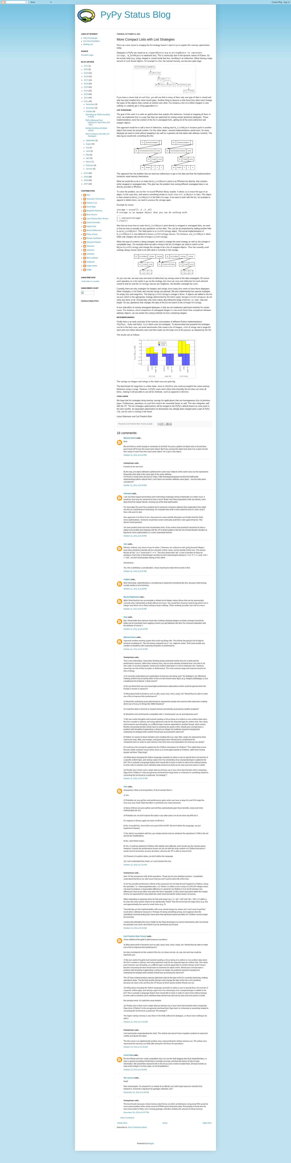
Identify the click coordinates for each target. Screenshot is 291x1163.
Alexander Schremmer (95, 199)
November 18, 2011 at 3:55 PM (136, 1092)
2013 (86, 94)
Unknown (128, 493)
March (89, 162)
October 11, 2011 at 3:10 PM (135, 455)
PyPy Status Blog (135, 15)
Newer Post (122, 1123)
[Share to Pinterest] (170, 424)
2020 (86, 69)
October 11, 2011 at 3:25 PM (135, 536)
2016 (86, 84)
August (89, 144)
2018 (86, 76)
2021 (86, 66)
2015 (86, 87)
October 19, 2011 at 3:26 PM (135, 1070)
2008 (86, 180)
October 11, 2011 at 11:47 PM (135, 778)
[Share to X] (164, 424)
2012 (86, 98)
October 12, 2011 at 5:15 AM (135, 928)
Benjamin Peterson (94, 211)
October (89, 111)
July (88, 148)
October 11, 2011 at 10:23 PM (136, 629)
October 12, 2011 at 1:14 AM (135, 865)
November (90, 108)
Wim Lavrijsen (92, 258)
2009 (86, 177)
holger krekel (91, 266)
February (90, 165)
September (90, 140)
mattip (88, 270)
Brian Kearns (91, 215)
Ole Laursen (129, 1078)
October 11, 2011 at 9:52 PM (135, 609)
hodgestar (90, 262)
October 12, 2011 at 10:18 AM (136, 1022)
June (88, 151)
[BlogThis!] (161, 424)
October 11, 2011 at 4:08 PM (135, 589)
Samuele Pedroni (93, 242)
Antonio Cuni (91, 203)
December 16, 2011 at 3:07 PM (136, 1112)
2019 (86, 73)
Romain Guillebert (93, 238)
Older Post (207, 1123)
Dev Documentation (91, 41)
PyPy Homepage (90, 38)
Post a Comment (127, 1118)
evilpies (127, 579)
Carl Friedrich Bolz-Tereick (135, 936)
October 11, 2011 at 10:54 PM (136, 649)
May (88, 155)
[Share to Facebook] (167, 424)
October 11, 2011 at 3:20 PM (135, 485)
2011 (86, 101)
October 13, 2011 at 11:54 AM (136, 1047)
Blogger (150, 1143)
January (89, 169)
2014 (86, 91)
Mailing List (88, 44)
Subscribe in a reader (90, 281)
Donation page (87, 55)
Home (164, 1123)
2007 (86, 184)
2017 (86, 80)
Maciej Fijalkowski (131, 597)
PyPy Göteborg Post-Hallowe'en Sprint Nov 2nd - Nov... (98, 122)
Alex (125, 544)
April (88, 158)
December (90, 104)
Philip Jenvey (91, 234)
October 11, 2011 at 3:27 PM (135, 571)
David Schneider (93, 222)
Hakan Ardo (91, 226)
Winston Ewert (130, 438)
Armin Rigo (128, 1055)
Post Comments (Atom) (137, 1127)
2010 (86, 173)
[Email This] (159, 424)
